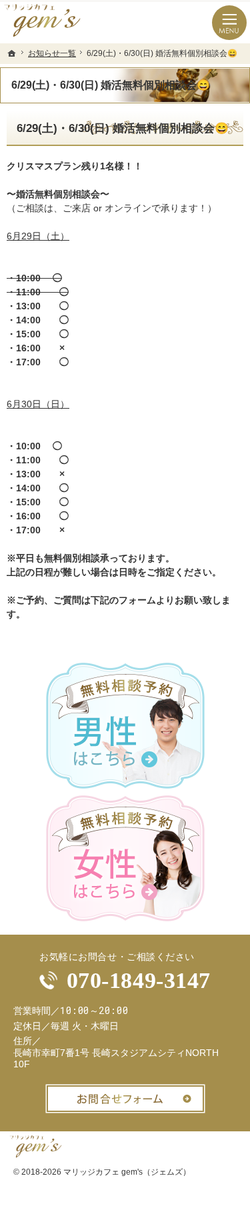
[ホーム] (12, 53)
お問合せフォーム (125, 1098)
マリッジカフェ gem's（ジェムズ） (127, 1172)
